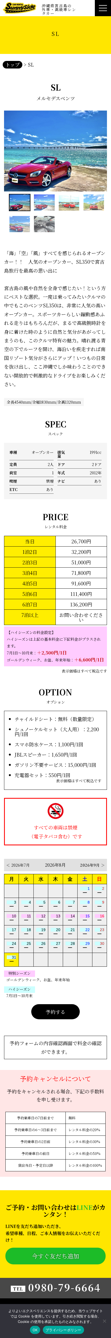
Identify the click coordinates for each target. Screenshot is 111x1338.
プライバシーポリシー (63, 1330)
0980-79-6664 (64, 1287)
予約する (55, 1011)
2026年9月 (92, 865)
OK (35, 1330)
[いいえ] (104, 1321)
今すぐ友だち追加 (55, 1256)
